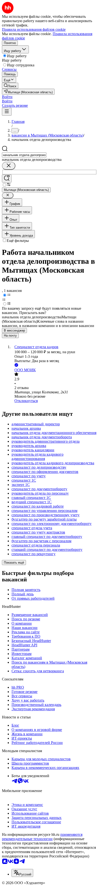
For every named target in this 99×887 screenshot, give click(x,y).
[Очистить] (8, 166)
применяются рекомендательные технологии (42, 836)
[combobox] (24, 154)
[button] (7, 97)
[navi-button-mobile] (7, 112)
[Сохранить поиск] (7, 178)
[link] (10, 86)
